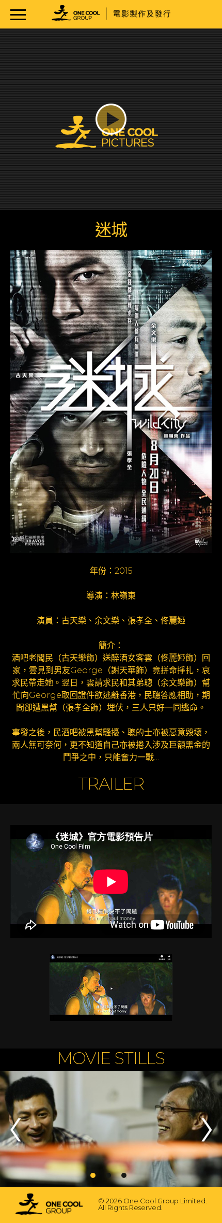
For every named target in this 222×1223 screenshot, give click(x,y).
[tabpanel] (111, 1129)
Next (206, 1129)
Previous (15, 1129)
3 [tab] (123, 1175)
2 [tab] (108, 1175)
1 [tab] (93, 1175)
